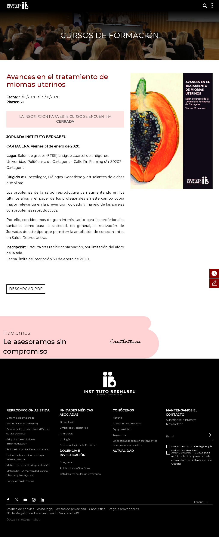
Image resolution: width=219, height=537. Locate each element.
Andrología (66, 433)
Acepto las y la (191, 448)
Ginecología (67, 422)
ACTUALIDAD (123, 451)
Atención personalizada (127, 423)
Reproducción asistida (27, 410)
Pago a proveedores (123, 509)
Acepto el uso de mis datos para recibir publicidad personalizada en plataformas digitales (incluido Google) (191, 458)
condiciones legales (196, 446)
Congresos (66, 462)
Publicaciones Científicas (75, 468)
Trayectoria (120, 435)
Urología (65, 439)
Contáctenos (125, 342)
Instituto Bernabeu (17, 5)
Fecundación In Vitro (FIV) (22, 423)
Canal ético (97, 509)
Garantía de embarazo (20, 417)
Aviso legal (45, 509)
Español (199, 501)
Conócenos (123, 410)
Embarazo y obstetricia (74, 427)
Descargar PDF (26, 289)
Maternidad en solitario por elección (28, 465)
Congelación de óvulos (20, 481)
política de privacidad (184, 450)
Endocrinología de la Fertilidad (78, 445)
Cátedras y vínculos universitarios (80, 473)
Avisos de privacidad (71, 509)
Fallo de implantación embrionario (27, 449)
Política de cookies (20, 509)
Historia (117, 417)
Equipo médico (122, 429)
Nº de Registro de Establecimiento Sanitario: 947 (42, 513)
